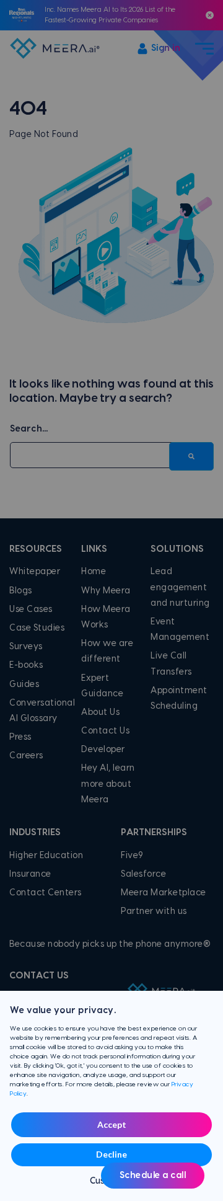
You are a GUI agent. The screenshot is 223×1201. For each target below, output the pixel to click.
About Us (100, 712)
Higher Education (46, 855)
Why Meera (106, 591)
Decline (111, 1154)
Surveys (26, 646)
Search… (29, 429)
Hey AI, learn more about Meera (108, 784)
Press (20, 737)
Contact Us (105, 731)
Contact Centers (45, 893)
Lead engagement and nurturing (180, 587)
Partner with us (154, 911)
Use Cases (31, 609)
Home (93, 571)
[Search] (191, 456)
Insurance (30, 874)
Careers (26, 755)
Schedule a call (153, 1175)
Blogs (20, 591)
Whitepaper (34, 571)
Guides (24, 684)
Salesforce (143, 874)
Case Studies (36, 628)
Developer (103, 749)
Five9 (132, 855)
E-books (26, 665)
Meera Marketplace (163, 893)
